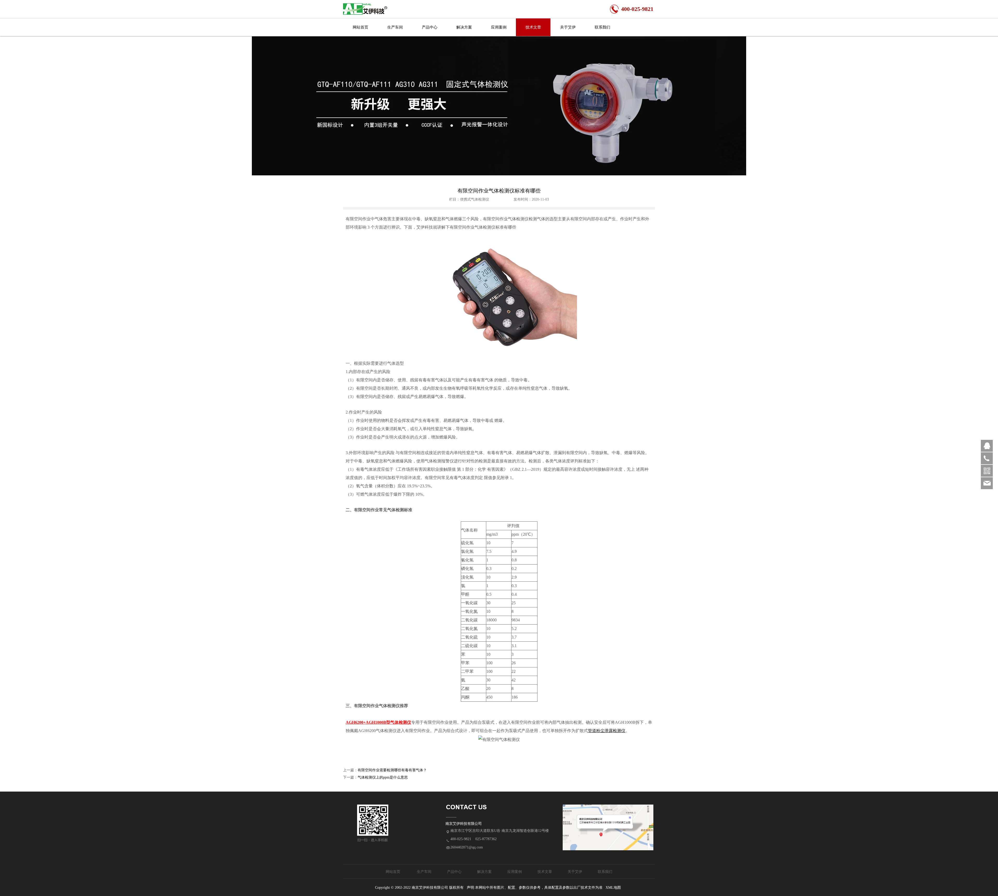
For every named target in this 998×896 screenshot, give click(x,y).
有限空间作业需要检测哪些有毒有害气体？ (392, 770)
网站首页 (360, 27)
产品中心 (429, 27)
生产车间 (395, 27)
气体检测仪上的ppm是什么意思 (383, 777)
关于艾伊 (568, 27)
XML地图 (613, 888)
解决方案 (464, 27)
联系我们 (602, 27)
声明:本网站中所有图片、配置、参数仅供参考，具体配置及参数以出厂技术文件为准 (534, 888)
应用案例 (499, 27)
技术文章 (533, 27)
